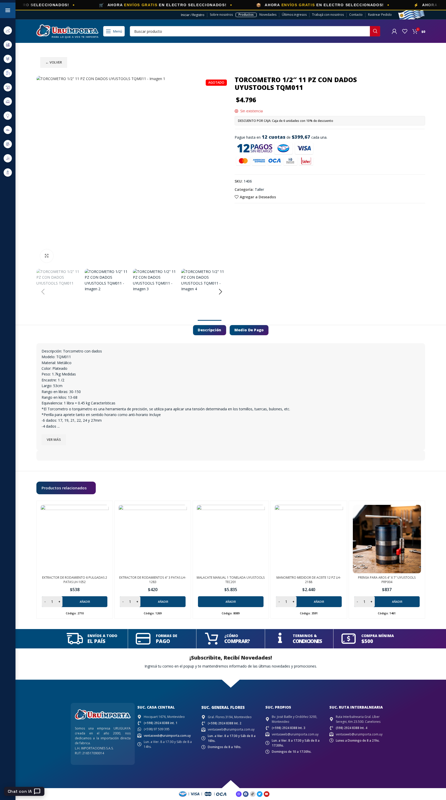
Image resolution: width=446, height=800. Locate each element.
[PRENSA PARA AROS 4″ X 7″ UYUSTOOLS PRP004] (387, 539)
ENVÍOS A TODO (102, 635)
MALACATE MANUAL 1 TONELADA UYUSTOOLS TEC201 (231, 579)
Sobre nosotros (221, 14)
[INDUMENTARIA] (7, 130)
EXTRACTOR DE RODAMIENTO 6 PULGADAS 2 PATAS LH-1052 (74, 579)
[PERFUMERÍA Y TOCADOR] (7, 172)
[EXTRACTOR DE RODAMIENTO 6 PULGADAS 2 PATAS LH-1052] (75, 539)
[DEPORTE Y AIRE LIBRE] (7, 30)
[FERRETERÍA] (7, 59)
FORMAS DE (166, 635)
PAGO (163, 641)
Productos (246, 14)
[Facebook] (246, 794)
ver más (54, 439)
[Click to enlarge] (46, 255)
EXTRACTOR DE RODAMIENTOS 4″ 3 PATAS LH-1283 (152, 579)
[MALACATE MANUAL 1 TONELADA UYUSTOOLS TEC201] (231, 539)
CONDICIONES (307, 641)
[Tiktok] (253, 794)
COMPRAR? (237, 641)
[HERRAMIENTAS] (7, 87)
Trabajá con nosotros (328, 14)
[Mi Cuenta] (394, 31)
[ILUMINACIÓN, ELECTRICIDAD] (7, 115)
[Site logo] (67, 30)
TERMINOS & (305, 635)
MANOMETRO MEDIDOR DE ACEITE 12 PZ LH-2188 (308, 579)
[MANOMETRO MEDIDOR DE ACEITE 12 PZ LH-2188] (309, 539)
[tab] (209, 330)
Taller (259, 189)
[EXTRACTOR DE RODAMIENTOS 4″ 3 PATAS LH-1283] (152, 539)
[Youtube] (266, 794)
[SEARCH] (375, 31)
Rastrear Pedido (380, 14)
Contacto (356, 14)
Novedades (267, 14)
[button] (42, 291)
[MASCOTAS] (7, 158)
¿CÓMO (231, 635)
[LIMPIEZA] (7, 144)
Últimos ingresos (294, 14)
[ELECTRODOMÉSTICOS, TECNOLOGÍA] (7, 44)
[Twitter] (259, 794)
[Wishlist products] (405, 31)
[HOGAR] (7, 101)
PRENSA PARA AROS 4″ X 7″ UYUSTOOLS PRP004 (387, 579)
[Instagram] (239, 794)
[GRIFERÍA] (7, 73)
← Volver (53, 62)
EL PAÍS (96, 641)
